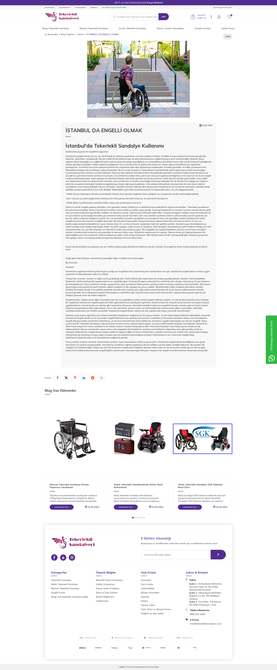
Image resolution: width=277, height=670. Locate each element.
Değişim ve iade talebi (152, 613)
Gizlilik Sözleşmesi (105, 584)
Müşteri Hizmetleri (150, 592)
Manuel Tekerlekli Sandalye (94, 28)
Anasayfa (52, 34)
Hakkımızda (102, 600)
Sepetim (145, 596)
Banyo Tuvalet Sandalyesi (170, 28)
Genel (80, 34)
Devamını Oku (62, 507)
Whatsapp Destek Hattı (115, 7)
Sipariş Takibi (148, 605)
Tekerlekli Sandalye (61, 580)
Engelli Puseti (58, 592)
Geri (227, 36)
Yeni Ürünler (147, 584)
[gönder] (218, 554)
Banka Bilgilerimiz (105, 596)
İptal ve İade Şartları (107, 592)
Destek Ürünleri (203, 28)
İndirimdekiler (148, 588)
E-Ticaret (129, 667)
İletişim (94, 7)
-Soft (121, 667)
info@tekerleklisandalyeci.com (206, 623)
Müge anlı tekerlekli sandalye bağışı (69, 596)
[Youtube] (63, 557)
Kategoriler (80, 7)
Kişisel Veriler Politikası (107, 588)
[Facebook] (54, 557)
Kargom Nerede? (224, 7)
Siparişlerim (64, 7)
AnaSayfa (49, 7)
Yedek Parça (228, 28)
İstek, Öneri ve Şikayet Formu (156, 609)
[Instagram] (72, 557)
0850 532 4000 (197, 614)
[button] (133, 517)
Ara (164, 16)
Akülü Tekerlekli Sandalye (55, 28)
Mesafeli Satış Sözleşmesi (109, 580)
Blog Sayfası (67, 34)
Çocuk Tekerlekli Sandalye (132, 28)
